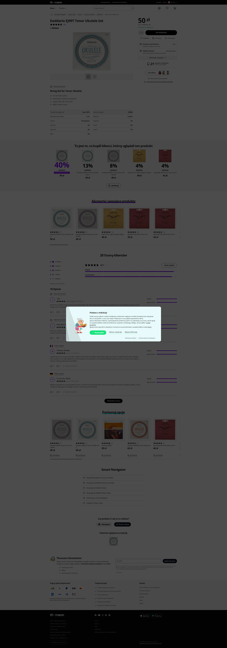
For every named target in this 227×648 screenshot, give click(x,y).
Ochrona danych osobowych (147, 338)
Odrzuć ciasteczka (115, 332)
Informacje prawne (130, 338)
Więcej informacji (131, 332)
